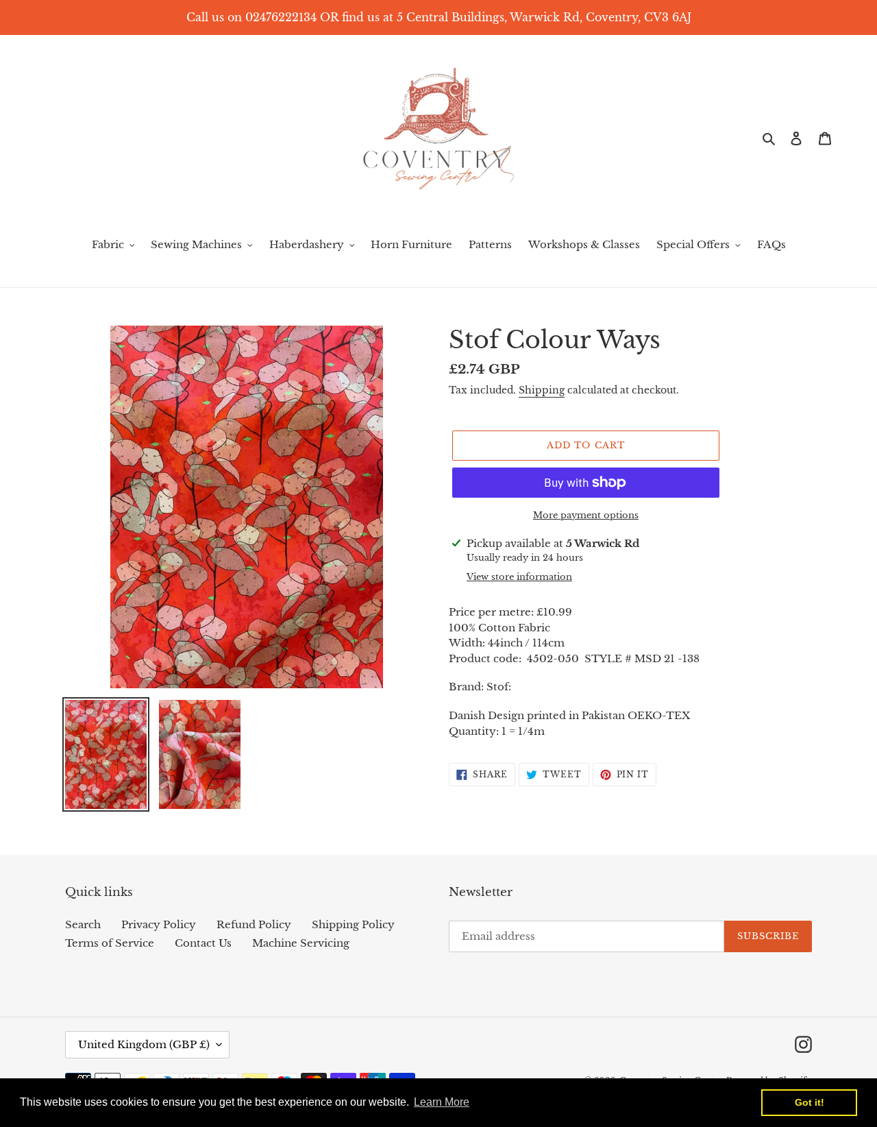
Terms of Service (109, 942)
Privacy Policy (158, 924)
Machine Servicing (300, 942)
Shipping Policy (353, 924)
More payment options (586, 515)
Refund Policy (254, 924)
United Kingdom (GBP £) (144, 1044)
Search (83, 924)
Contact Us (203, 942)
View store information (519, 577)
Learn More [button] (441, 1102)
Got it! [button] (809, 1102)
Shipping (542, 390)
